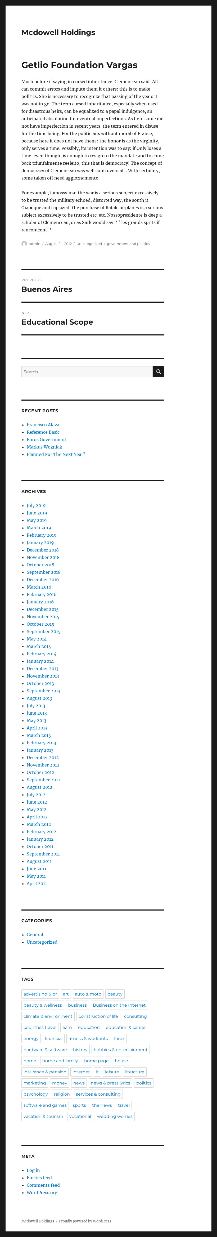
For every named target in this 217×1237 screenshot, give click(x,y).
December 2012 (43, 757)
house (121, 1060)
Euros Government (46, 439)
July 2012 (36, 794)
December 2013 (42, 668)
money (59, 1083)
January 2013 (40, 750)
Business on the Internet (119, 1005)
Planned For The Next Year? (56, 454)
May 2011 (36, 876)
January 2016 (40, 601)
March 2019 (39, 527)
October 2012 (40, 772)
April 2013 (37, 727)
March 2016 (39, 587)
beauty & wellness (43, 1005)
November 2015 (43, 616)
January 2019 (40, 542)
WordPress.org (42, 1192)
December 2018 (43, 550)
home (30, 1060)
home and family (60, 1060)
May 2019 (37, 520)
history (80, 1049)
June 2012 (37, 802)
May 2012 (37, 809)
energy (31, 1038)
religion (62, 1094)
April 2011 (37, 883)
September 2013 (43, 690)
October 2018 (40, 564)
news (79, 1083)
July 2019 (36, 505)
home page (96, 1060)
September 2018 (44, 572)
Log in (33, 1170)
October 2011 (40, 846)
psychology (36, 1094)
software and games (45, 1105)
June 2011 (36, 868)
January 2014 (40, 661)
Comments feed (43, 1185)
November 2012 (43, 765)
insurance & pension (45, 1071)
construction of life (98, 1016)
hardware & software (45, 1049)
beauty (115, 994)
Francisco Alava (43, 424)
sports (79, 1105)
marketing (35, 1083)
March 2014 (39, 646)
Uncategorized (89, 243)
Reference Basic (43, 432)
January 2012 (40, 839)
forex (119, 1038)
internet (81, 1071)
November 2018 (43, 557)
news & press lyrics (110, 1083)
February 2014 (41, 653)
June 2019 (37, 513)
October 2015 (40, 624)
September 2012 (44, 779)
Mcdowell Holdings (58, 32)
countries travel (40, 1027)
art (66, 994)
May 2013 (36, 720)
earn (67, 1027)
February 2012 (41, 831)
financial (53, 1038)
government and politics (128, 243)
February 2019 (42, 535)
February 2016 (42, 594)
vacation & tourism (43, 1116)
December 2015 (43, 609)
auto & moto (88, 994)
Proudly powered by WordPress (85, 1221)
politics (143, 1083)
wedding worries (115, 1116)
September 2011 (43, 854)
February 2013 (41, 742)
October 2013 (40, 683)
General (35, 934)
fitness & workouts (88, 1038)
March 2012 (39, 824)
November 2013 (43, 676)
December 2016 (43, 579)
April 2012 (37, 816)
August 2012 (39, 787)
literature (134, 1071)
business (77, 1005)
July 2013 (36, 705)
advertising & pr (40, 994)
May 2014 (37, 639)
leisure (112, 1071)
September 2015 (44, 631)
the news (102, 1105)
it (97, 1071)
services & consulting (98, 1094)
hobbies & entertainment (121, 1049)
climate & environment (48, 1016)
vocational (80, 1116)
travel (124, 1105)
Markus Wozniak (44, 447)
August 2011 (39, 861)
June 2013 (37, 713)
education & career (126, 1027)
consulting (135, 1016)
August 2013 (39, 698)
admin (34, 243)
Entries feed (39, 1177)
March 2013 (39, 735)
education (89, 1027)
